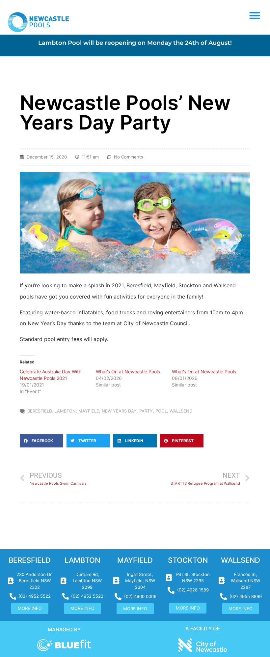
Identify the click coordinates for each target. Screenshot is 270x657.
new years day (119, 411)
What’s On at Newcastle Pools (128, 371)
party (146, 411)
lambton (65, 411)
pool (161, 411)
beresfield (39, 411)
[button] (255, 15)
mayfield (88, 411)
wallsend (181, 411)
